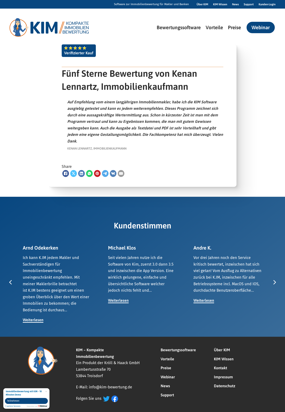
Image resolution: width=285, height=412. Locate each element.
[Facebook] (65, 173)
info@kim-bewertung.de (110, 387)
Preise (234, 27)
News (235, 4)
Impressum (223, 377)
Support (249, 4)
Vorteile (214, 27)
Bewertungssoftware (179, 27)
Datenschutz (224, 386)
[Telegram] (105, 173)
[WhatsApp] (89, 173)
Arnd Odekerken (40, 248)
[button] (10, 282)
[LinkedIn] (81, 173)
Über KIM (202, 4)
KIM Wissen (220, 4)
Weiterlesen (33, 320)
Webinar (261, 27)
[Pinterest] (97, 173)
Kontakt (220, 368)
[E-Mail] (121, 173)
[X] (73, 173)
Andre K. (202, 248)
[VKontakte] (113, 173)
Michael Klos (122, 248)
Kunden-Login (267, 4)
